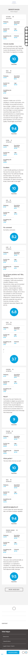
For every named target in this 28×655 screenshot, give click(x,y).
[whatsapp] (26, 41)
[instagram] (26, 28)
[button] (2, 652)
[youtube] (26, 38)
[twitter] (26, 31)
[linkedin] (26, 44)
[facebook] (26, 35)
